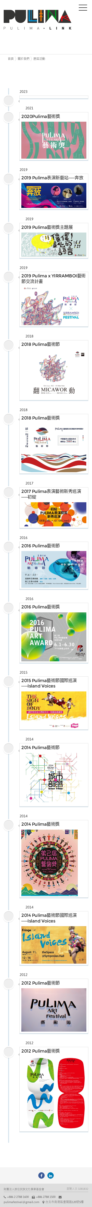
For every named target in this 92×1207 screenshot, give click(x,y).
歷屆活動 (39, 59)
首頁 (11, 59)
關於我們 (23, 59)
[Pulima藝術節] (41, 1175)
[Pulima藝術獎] (50, 1175)
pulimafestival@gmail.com (21, 1202)
